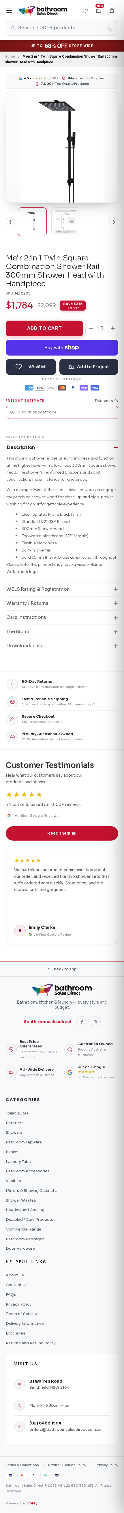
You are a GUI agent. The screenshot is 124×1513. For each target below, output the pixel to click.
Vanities (13, 1180)
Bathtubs (15, 1122)
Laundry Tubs (18, 1161)
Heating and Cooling (25, 1209)
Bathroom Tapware (24, 1142)
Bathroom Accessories (28, 1171)
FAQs (11, 1294)
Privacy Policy (18, 1304)
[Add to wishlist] (31, 367)
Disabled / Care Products (29, 1219)
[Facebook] (81, 1021)
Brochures (15, 1333)
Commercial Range (23, 1229)
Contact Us (17, 1284)
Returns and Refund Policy (31, 1343)
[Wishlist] (85, 10)
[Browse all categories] (9, 10)
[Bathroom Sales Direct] (42, 10)
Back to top (65, 969)
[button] (112, 10)
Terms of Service (21, 1313)
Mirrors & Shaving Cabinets (31, 1190)
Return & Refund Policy (67, 1465)
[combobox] (65, 412)
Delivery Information (25, 1323)
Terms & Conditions (22, 1465)
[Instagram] (95, 1021)
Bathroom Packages (25, 1239)
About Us (15, 1275)
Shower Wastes (21, 1200)
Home (10, 56)
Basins (12, 1151)
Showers (14, 1132)
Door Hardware (20, 1248)
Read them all (62, 833)
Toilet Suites (17, 1113)
